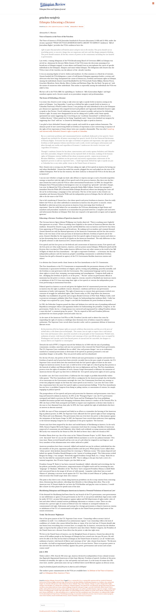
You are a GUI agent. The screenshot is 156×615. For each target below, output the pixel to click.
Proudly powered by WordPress (48, 611)
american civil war (95, 580)
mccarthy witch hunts (94, 587)
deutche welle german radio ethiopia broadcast (59, 583)
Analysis (47, 580)
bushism (101, 582)
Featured (57, 580)
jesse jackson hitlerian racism (53, 587)
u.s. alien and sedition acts (61, 592)
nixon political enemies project (52, 589)
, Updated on (56, 26)
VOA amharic (95, 592)
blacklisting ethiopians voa (91, 582)
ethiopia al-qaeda (95, 583)
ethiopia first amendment (62, 585)
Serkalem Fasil (108, 590)
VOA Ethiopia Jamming (66, 594)
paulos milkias (65, 589)
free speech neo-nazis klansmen (89, 585)
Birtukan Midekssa (78, 582)
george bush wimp (104, 585)
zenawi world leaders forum (59, 595)
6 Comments (88, 595)
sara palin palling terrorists (77, 590)
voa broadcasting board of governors (49, 594)
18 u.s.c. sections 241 (73, 580)
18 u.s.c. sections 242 (84, 580)
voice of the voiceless (45, 595)
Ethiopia (52, 580)
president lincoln (91, 589)
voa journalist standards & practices (83, 594)
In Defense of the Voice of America (100, 571)
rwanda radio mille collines (61, 590)
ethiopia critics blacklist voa (47, 585)
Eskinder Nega (77, 583)
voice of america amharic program (103, 594)
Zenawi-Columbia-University (76, 595)
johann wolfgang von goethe (70, 587)
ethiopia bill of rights (106, 583)
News (62, 580)
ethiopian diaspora (75, 585)
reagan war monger (101, 589)
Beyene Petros (69, 582)
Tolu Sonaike (76, 611)
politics (84, 589)
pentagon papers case (76, 589)
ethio (82, 583)
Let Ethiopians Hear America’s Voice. (56, 573)
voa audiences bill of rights (106, 592)
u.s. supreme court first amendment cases (79, 592)
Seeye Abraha (100, 590)
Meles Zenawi (105, 587)
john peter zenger (83, 587)
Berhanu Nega (60, 582)
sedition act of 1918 (90, 590)
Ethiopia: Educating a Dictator (57, 22)
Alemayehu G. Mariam (76, 26)
